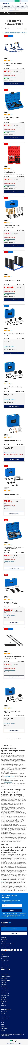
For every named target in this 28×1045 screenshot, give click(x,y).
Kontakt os (14, 929)
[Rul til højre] (26, 13)
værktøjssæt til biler (9, 776)
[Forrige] (12, 739)
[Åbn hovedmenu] (1, 3)
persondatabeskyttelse (12, 915)
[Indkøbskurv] (25, 3)
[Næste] (16, 739)
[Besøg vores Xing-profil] (9, 969)
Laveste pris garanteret (10, 77)
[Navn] (20, 3)
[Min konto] (22, 3)
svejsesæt (3, 881)
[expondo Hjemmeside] (2, 32)
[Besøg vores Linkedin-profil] (6, 969)
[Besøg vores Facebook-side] (4, 969)
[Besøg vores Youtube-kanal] (2, 969)
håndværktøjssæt (8, 782)
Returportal (14, 933)
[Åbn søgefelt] (17, 3)
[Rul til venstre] (1, 13)
